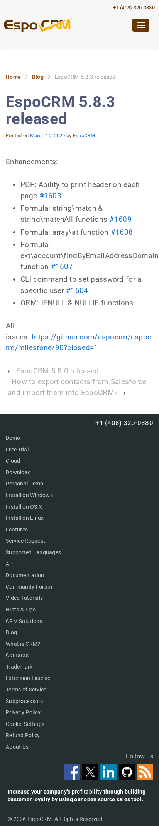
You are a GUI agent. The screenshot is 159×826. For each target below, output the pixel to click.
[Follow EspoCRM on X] (91, 777)
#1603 (50, 195)
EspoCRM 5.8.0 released (57, 370)
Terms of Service (26, 689)
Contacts (17, 655)
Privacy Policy (23, 712)
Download (18, 472)
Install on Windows (29, 495)
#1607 (62, 266)
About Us (17, 747)
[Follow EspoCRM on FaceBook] (73, 777)
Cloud (13, 461)
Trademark (19, 667)
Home (13, 77)
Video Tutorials (24, 598)
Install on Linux (25, 518)
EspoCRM (84, 135)
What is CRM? (23, 644)
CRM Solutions (24, 621)
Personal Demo (25, 483)
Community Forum (29, 587)
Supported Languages (33, 552)
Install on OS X (24, 507)
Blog (38, 77)
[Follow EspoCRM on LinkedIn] (109, 777)
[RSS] (145, 777)
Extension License (28, 678)
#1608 (122, 232)
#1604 (77, 290)
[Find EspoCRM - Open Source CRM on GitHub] (128, 777)
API (10, 564)
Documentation (25, 575)
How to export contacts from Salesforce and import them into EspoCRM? (77, 387)
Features (17, 529)
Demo (13, 438)
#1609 (120, 219)
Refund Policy (23, 735)
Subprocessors (24, 701)
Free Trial (17, 449)
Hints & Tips (21, 609)
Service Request (25, 541)
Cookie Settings (25, 724)
